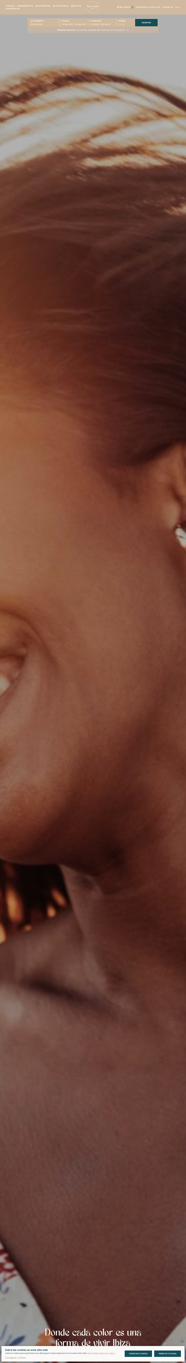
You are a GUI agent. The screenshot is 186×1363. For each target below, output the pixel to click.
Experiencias (13, 8)
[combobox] (75, 24)
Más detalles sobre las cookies (101, 1353)
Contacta (167, 7)
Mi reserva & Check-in (148, 7)
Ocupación (95, 21)
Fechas (65, 21)
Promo (122, 21)
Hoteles (10, 6)
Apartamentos (25, 6)
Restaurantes (42, 6)
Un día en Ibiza (61, 6)
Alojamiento (37, 21)
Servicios (76, 6)
